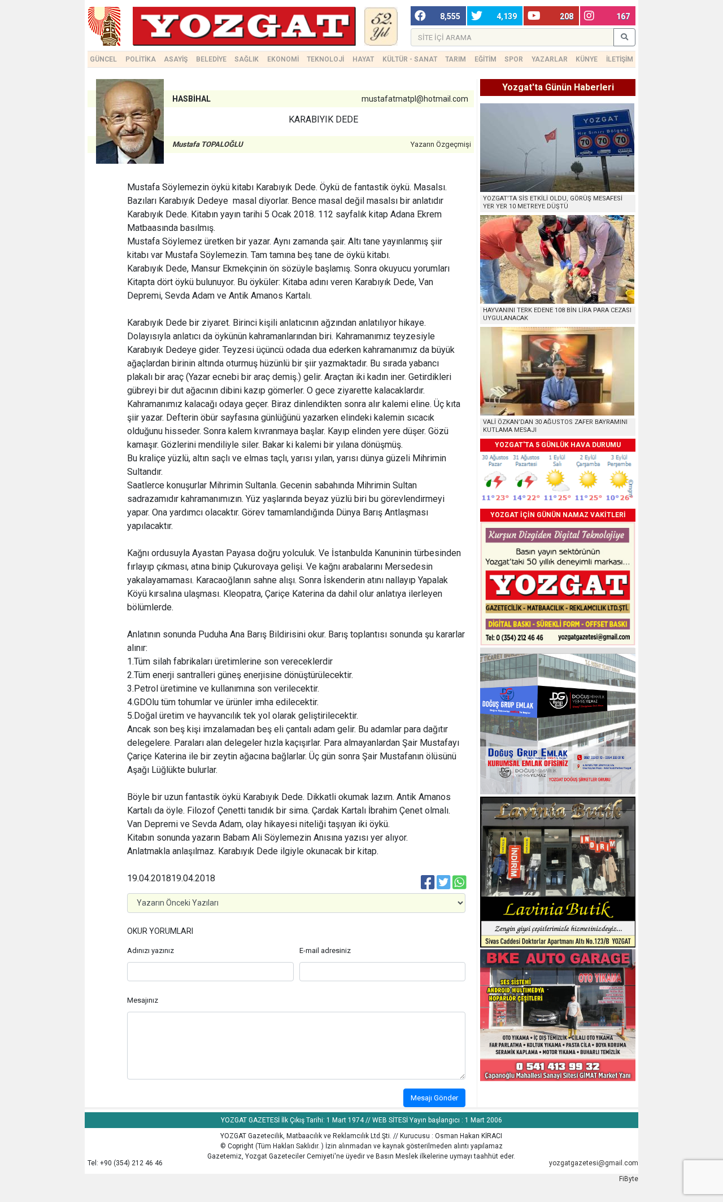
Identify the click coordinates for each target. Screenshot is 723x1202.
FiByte (628, 1179)
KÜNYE (587, 59)
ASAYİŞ (176, 59)
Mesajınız (142, 1000)
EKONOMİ (283, 59)
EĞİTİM (485, 59)
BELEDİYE (211, 59)
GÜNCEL (103, 59)
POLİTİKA (140, 59)
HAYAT (363, 59)
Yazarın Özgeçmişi (441, 144)
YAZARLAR (550, 59)
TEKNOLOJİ (325, 59)
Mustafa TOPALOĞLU (207, 144)
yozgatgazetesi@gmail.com (593, 1163)
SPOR (513, 59)
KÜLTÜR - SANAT (409, 59)
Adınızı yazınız (150, 950)
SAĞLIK (246, 59)
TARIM (455, 59)
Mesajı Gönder (434, 1098)
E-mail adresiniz (325, 950)
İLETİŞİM (619, 59)
